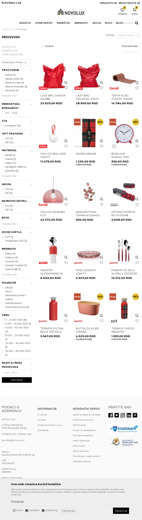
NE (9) (9, 209)
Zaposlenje (43, 430)
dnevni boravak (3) (16, 86)
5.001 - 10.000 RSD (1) (18, 323)
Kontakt (41, 419)
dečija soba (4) (14, 78)
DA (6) (9, 205)
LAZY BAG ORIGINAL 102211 (87, 97)
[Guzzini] (78, 263)
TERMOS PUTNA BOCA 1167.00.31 (51, 330)
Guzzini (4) (11, 261)
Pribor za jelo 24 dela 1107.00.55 (124, 272)
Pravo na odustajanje (84, 430)
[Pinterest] (135, 415)
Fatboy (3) (11, 257)
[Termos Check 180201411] (124, 308)
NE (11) (9, 192)
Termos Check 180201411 (122, 330)
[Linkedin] (129, 415)
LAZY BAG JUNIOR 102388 (52, 97)
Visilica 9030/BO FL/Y (52, 213)
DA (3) (9, 138)
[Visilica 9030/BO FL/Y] (53, 192)
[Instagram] (123, 415)
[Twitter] (116, 415)
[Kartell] (114, 88)
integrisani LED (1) (16, 240)
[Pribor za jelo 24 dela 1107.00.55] (124, 250)
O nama (41, 414)
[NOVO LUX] (71, 12)
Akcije (9, 287)
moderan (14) (13, 125)
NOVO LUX (8, 29)
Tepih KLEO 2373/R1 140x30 (122, 97)
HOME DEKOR (12, 54)
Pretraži (17, 380)
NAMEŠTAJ (9, 50)
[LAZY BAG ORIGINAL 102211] (88, 75)
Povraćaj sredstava (83, 435)
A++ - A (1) (11, 112)
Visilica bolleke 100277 (53, 155)
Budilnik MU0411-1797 (120, 155)
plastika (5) (11, 170)
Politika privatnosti (83, 419)
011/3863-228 (24, 434)
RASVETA (9, 46)
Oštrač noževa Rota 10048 (123, 213)
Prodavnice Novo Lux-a (49, 425)
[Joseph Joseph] (114, 205)
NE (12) (9, 142)
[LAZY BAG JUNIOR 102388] (53, 75)
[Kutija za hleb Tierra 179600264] (88, 308)
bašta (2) (10, 74)
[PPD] (114, 321)
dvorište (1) (11, 90)
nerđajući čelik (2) (15, 166)
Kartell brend (13, 303)
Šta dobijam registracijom (86, 456)
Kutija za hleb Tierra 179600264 (87, 332)
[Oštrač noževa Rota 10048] (124, 192)
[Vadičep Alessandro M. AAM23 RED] (53, 250)
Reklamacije (79, 425)
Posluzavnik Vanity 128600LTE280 (86, 274)
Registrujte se (129, 2)
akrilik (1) (10, 155)
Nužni (19, 510)
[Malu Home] (114, 146)
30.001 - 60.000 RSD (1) (18, 352)
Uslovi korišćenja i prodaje (86, 414)
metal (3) (10, 158)
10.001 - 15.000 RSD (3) (17, 329)
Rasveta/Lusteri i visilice (15, 297)
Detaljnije (17, 501)
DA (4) (9, 188)
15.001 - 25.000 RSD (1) (17, 337)
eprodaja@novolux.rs (13, 440)
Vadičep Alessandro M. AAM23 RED (51, 274)
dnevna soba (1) (14, 82)
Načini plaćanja (81, 440)
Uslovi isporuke (81, 451)
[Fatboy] (43, 88)
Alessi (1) (10, 253)
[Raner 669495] (88, 133)
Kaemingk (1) (13, 269)
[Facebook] (110, 415)
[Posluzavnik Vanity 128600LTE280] (88, 250)
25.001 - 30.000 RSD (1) (18, 345)
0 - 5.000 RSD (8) (16, 319)
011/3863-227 (9, 434)
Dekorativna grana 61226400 (88, 213)
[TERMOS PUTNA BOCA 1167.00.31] (53, 308)
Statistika (33, 510)
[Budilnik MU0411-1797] (124, 133)
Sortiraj (110, 35)
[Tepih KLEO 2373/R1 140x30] (124, 75)
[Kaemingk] (78, 146)
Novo (8, 291)
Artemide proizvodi (17, 306)
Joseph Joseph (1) (16, 265)
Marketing (51, 510)
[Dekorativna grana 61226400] (88, 192)
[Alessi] (43, 263)
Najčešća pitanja (82, 461)
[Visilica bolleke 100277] (53, 133)
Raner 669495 (86, 153)
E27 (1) (9, 236)
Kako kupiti (79, 445)
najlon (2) (10, 162)
